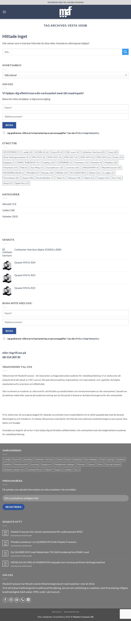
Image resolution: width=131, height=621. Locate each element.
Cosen (113, 152)
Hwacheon (10, 167)
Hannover (82, 162)
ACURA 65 (41, 152)
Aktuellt (6, 203)
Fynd (102, 459)
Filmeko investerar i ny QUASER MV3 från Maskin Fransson (43, 541)
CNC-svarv (72, 152)
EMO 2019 (87, 157)
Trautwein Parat (34, 469)
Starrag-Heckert (113, 464)
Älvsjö (7, 183)
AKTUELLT (57, 612)
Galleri (6, 210)
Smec (100, 464)
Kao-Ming (37, 167)
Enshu (118, 157)
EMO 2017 (71, 157)
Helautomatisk (21, 464)
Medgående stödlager (65, 464)
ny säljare (108, 173)
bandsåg (28, 459)
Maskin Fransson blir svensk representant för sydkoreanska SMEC (47, 531)
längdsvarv (47, 464)
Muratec (47, 173)
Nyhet (95, 173)
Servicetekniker (45, 178)
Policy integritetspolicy (87, 133)
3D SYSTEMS (11, 152)
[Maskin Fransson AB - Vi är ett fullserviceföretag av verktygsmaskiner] (65, 12)
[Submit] (125, 52)
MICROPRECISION (13, 173)
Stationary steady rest (13, 469)
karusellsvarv (55, 167)
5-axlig (27, 152)
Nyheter (7, 216)
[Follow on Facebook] (5, 600)
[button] (4, 12)
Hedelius (111, 162)
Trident (88, 178)
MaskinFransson (111, 167)
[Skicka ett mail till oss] (16, 600)
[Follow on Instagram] (11, 600)
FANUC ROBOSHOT (28, 162)
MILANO (32, 173)
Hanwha (96, 162)
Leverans (72, 167)
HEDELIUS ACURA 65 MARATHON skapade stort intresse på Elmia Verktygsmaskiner (58, 562)
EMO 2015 (54, 157)
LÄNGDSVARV (90, 167)
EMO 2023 (103, 157)
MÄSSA (62, 173)
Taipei (61, 178)
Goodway (48, 162)
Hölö (24, 167)
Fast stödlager (90, 459)
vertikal (67, 469)
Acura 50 (17, 459)
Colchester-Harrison (93, 152)
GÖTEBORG (65, 162)
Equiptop (9, 162)
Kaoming (35, 464)
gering (110, 459)
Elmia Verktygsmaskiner (16, 157)
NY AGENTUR (78, 173)
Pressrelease (11, 178)
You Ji (117, 178)
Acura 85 (57, 152)
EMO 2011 (38, 157)
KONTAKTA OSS (55, 2)
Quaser (27, 178)
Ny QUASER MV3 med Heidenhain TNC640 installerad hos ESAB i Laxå (50, 552)
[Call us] (22, 600)
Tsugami (103, 178)
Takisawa (74, 178)
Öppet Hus (22, 183)
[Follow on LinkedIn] (28, 600)
